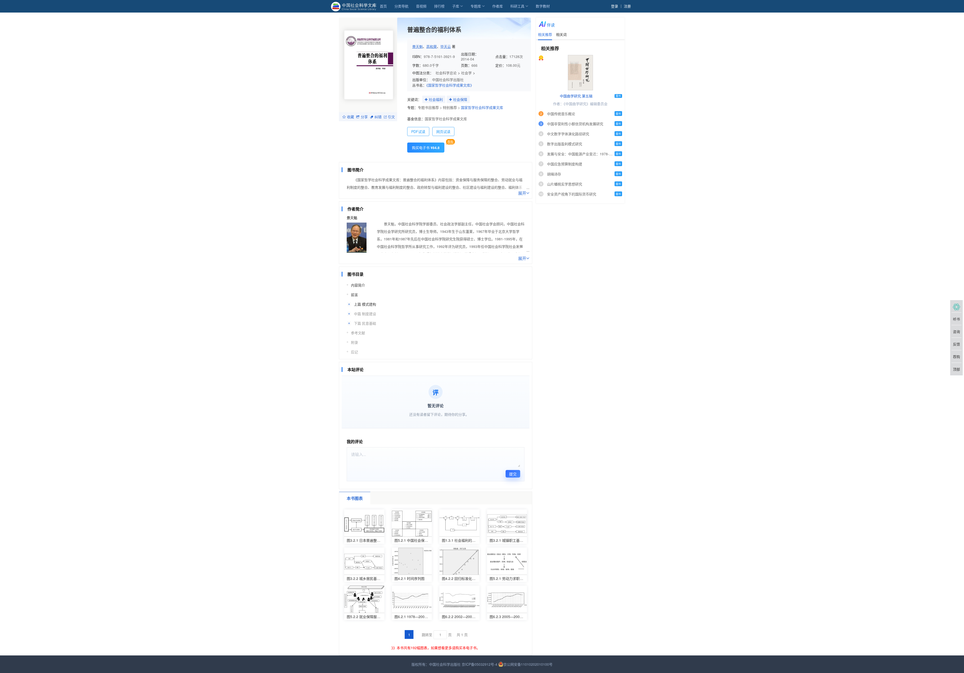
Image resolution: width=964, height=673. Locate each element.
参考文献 (358, 332)
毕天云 (445, 46)
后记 (354, 351)
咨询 (956, 331)
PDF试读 (418, 131)
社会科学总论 (446, 72)
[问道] (956, 306)
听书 (956, 318)
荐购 (450, 142)
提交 (513, 474)
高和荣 (431, 46)
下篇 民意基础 (365, 323)
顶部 (956, 369)
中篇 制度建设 (365, 313)
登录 (614, 6)
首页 (383, 6)
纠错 (378, 116)
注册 (627, 6)
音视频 (421, 6)
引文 (391, 116)
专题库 (475, 6)
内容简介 (358, 285)
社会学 (466, 72)
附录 (354, 342)
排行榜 (439, 6)
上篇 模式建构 (365, 304)
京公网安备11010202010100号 (528, 664)
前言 (354, 294)
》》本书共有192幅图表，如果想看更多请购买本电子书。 (435, 647)
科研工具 (517, 6)
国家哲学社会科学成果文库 (482, 107)
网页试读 (443, 131)
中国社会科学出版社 (448, 79)
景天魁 (417, 46)
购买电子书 (426, 147)
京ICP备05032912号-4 (479, 664)
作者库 (497, 6)
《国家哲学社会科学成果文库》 (450, 85)
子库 (455, 6)
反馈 (956, 344)
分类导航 (401, 6)
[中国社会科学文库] (355, 6)
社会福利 (436, 99)
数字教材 (543, 6)
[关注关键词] (426, 99)
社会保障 (460, 99)
